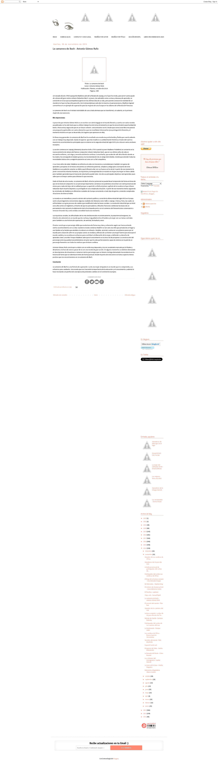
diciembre (148, 551)
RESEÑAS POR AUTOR (101, 37)
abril (146, 696)
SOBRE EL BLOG (65, 37)
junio (147, 689)
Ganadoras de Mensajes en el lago (157, 443)
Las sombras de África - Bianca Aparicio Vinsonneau (152, 635)
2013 (145, 710)
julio (146, 686)
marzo (147, 699)
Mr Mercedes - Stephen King (154, 584)
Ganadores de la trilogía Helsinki (157, 489)
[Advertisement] (155, 379)
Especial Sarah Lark (151, 645)
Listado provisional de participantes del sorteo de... (153, 569)
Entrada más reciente (60, 295)
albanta (147, 207)
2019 (145, 532)
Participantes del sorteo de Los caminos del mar (153, 624)
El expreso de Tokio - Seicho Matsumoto (154, 649)
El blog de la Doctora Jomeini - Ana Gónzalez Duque (154, 580)
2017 (145, 538)
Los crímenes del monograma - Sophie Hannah (152, 660)
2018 (145, 535)
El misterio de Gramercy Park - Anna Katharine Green (154, 588)
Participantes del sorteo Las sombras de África (154, 575)
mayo (147, 693)
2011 (145, 717)
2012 (145, 713)
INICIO (55, 37)
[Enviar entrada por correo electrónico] (76, 287)
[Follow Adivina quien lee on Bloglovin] (150, 345)
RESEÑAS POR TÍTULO (118, 37)
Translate (156, 186)
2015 (145, 545)
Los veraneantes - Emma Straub (157, 501)
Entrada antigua (130, 295)
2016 (145, 541)
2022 (145, 522)
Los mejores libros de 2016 (156, 477)
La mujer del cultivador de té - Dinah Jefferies (157, 467)
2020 (145, 528)
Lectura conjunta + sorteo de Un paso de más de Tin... (154, 614)
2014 (145, 548)
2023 (145, 518)
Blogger (115, 759)
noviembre (148, 554)
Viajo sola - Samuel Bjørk (153, 595)
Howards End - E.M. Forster (157, 454)
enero (147, 706)
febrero (148, 703)
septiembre (149, 679)
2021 (145, 525)
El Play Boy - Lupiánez (151, 592)
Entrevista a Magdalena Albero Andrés (152, 671)
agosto (147, 683)
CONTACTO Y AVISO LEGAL (82, 37)
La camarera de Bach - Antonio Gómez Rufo (152, 599)
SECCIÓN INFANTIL (135, 37)
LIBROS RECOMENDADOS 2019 (154, 37)
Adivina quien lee (150, 204)
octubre (148, 676)
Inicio (96, 295)
